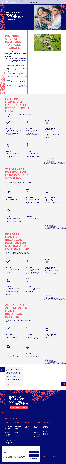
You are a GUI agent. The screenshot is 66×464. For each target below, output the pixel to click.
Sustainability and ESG (8, 435)
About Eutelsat (8, 426)
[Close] (38, 448)
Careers (7, 432)
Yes (34, 2)
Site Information (46, 457)
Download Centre (17, 431)
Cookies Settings (33, 458)
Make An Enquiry (37, 430)
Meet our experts (36, 427)
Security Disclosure (54, 457)
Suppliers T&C (8, 440)
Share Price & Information (46, 427)
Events (16, 428)
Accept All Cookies (34, 452)
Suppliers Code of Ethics (8, 443)
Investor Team (37, 434)
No (36, 2)
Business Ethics (8, 438)
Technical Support (26, 427)
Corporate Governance (8, 429)
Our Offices (36, 436)
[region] (21, 454)
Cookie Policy (6, 460)
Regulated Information (46, 434)
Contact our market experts (18, 407)
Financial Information (46, 430)
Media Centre (18, 426)
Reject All (34, 455)
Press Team (36, 432)
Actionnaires (46, 437)
